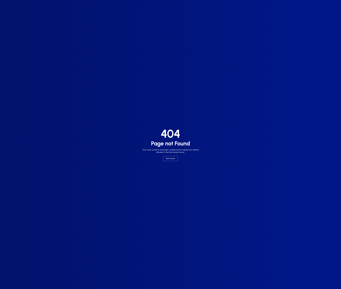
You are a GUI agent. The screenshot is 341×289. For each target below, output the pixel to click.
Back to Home (170, 158)
